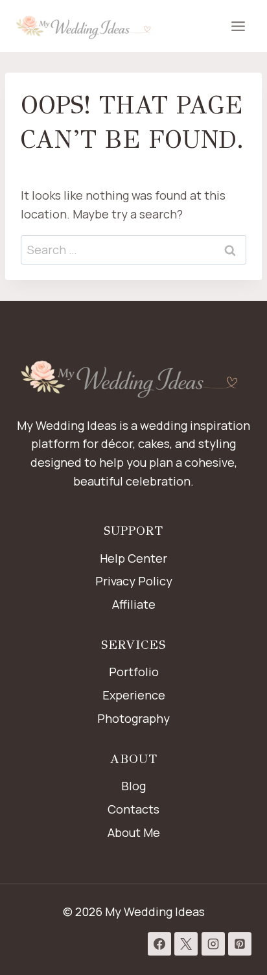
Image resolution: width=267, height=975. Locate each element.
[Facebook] (159, 944)
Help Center (133, 558)
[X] (186, 944)
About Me (134, 832)
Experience (133, 695)
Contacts (133, 809)
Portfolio (134, 671)
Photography (133, 718)
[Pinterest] (239, 944)
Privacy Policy (133, 581)
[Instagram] (213, 944)
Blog (133, 785)
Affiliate (134, 604)
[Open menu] (237, 26)
